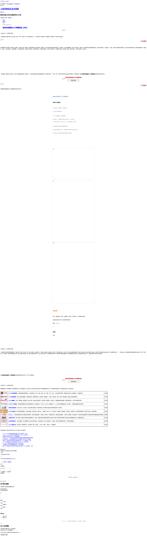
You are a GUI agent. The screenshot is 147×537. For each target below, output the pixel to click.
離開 (6, 534)
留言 (10, 458)
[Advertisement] (63, 60)
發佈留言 (2, 473)
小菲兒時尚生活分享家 (9, 9)
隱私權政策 (80, 521)
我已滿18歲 (3, 534)
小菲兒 (1, 452)
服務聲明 (84, 521)
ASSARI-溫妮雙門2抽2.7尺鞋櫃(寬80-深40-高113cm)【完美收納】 (16, 441)
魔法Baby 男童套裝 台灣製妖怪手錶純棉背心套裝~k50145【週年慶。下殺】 (18, 445)
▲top (1, 463)
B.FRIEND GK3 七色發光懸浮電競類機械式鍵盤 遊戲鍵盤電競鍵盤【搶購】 (18, 437)
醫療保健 (9, 461)
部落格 (4, 21)
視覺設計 (10, 17)
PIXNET (65, 521)
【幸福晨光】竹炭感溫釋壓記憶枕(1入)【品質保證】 (13, 444)
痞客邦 (7, 458)
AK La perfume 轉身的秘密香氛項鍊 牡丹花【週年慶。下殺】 (15, 433)
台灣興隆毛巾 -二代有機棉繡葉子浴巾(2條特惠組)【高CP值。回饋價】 (17, 439)
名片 (4, 22)
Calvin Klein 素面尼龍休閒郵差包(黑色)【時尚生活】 (13, 443)
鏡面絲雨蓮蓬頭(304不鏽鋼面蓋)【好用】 (15, 27)
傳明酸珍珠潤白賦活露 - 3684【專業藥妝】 (11, 436)
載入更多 (2, 466)
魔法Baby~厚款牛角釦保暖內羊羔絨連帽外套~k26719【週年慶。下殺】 (17, 440)
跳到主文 (2, 12)
